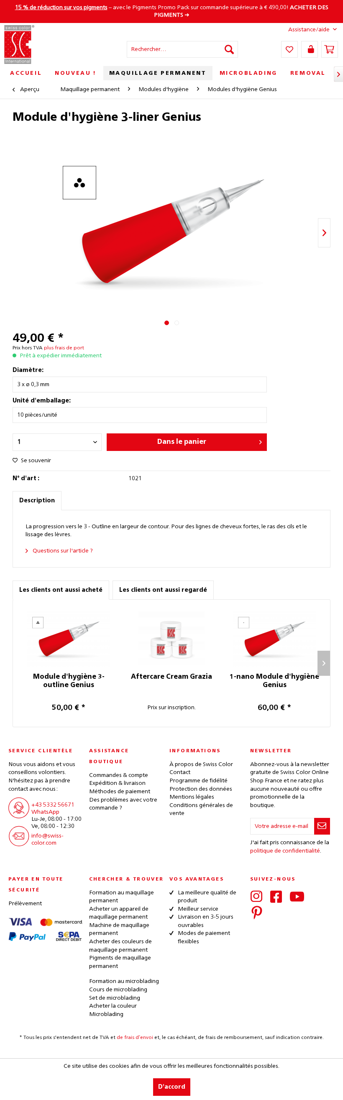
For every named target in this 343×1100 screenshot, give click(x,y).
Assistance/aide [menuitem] (309, 30)
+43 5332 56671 (52, 805)
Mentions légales (191, 797)
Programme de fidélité (198, 781)
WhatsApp (45, 812)
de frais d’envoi (135, 1037)
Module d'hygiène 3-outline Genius (69, 681)
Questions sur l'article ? (62, 551)
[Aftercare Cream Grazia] (171, 639)
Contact (179, 772)
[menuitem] (182, 49)
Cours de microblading (118, 990)
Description (37, 501)
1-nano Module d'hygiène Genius (274, 681)
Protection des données (200, 789)
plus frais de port (64, 348)
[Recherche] (229, 49)
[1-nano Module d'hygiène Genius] (274, 639)
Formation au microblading (124, 981)
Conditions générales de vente (201, 809)
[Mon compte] (309, 49)
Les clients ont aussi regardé (163, 590)
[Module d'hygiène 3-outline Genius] (68, 639)
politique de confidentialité (285, 851)
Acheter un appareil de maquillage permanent (118, 913)
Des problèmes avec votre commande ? (123, 804)
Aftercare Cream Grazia (171, 677)
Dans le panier (181, 442)
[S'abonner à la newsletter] (322, 826)
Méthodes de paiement (119, 791)
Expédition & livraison (117, 783)
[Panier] (329, 49)
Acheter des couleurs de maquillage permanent (120, 946)
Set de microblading (114, 998)
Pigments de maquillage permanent (120, 962)
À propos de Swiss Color (201, 764)
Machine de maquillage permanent (119, 929)
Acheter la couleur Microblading (113, 1010)
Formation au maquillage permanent (121, 897)
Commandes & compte (118, 775)
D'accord (171, 1087)
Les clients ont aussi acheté (60, 590)
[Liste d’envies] (289, 49)
